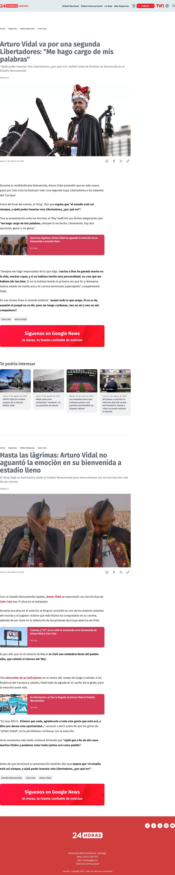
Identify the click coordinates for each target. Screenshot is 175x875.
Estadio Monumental (11, 777)
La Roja (108, 6)
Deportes (12, 28)
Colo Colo (42, 28)
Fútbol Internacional (92, 6)
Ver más (33, 248)
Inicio (2, 28)
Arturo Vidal (21, 319)
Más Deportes (121, 6)
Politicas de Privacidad (87, 863)
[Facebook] (114, 161)
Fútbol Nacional (70, 6)
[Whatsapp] (107, 161)
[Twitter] (121, 161)
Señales (145, 5)
